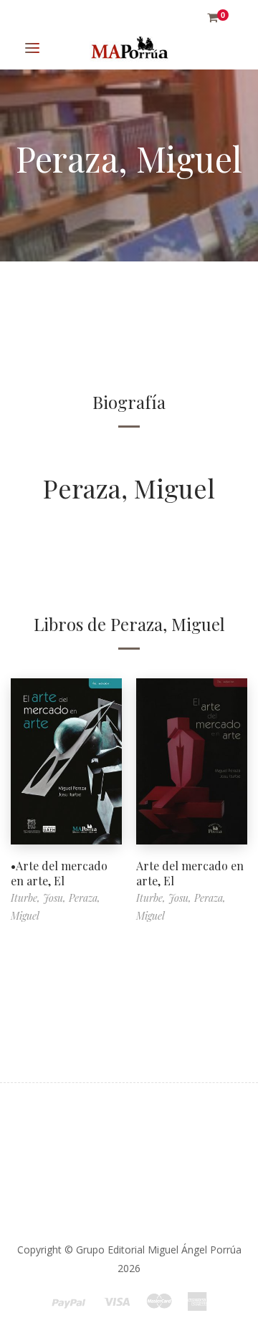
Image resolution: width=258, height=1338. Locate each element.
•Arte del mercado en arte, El (59, 873)
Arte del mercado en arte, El (190, 873)
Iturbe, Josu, (40, 898)
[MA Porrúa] (129, 48)
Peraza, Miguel (129, 488)
